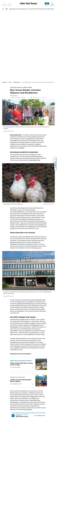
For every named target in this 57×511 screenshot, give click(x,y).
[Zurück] (3, 9)
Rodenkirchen (16, 82)
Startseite (4, 82)
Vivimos (20, 210)
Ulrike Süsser (15, 95)
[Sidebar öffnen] (6, 9)
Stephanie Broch (17, 384)
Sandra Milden (16, 367)
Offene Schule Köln (21, 246)
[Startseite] (28, 3)
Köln (10, 82)
